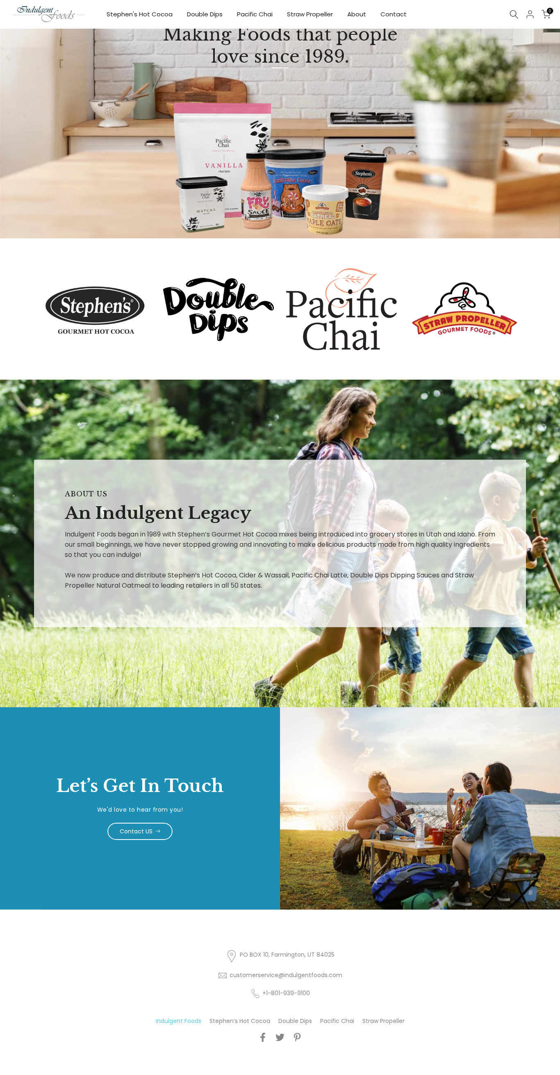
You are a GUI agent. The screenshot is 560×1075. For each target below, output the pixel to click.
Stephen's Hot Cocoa (140, 14)
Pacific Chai (255, 14)
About (356, 14)
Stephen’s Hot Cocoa (239, 1021)
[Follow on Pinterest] (297, 1037)
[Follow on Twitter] (280, 1037)
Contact (393, 14)
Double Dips (205, 14)
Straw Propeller (310, 14)
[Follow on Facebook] (262, 1037)
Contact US (136, 831)
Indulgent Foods (178, 1021)
